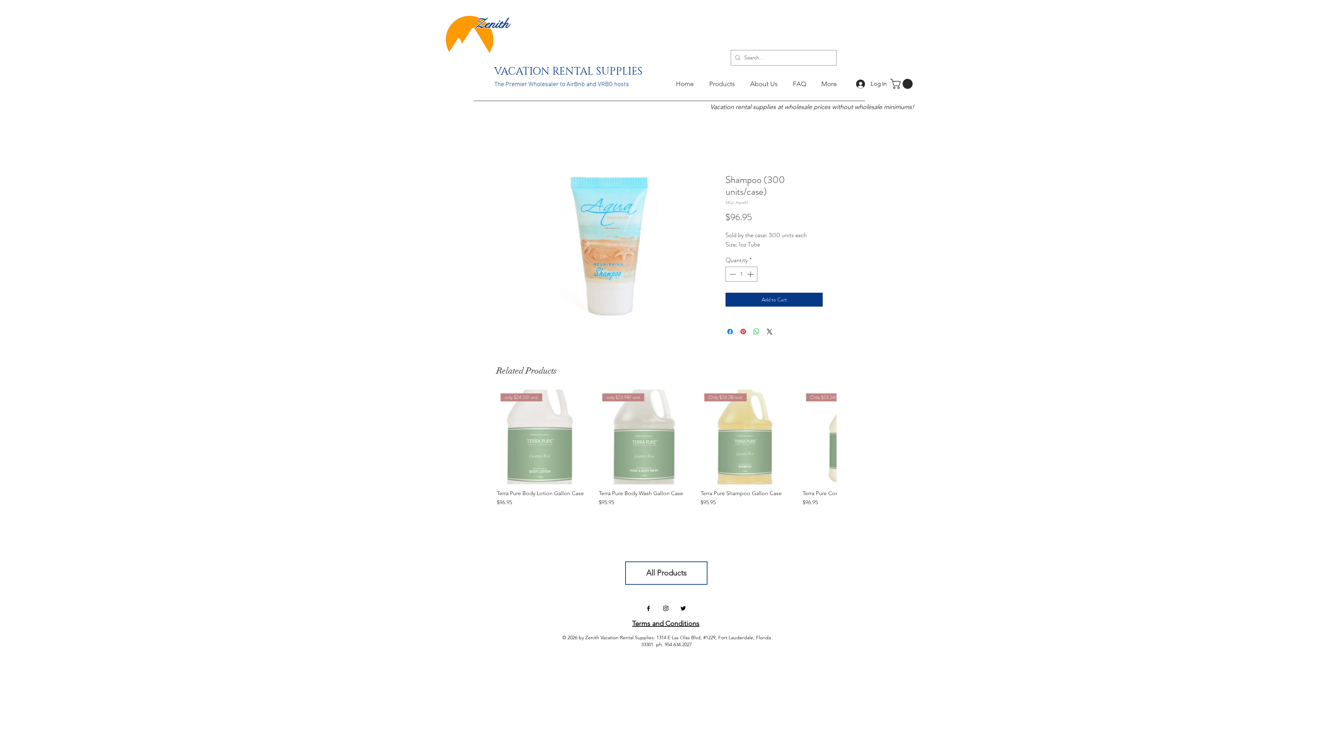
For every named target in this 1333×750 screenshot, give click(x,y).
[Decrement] (732, 274)
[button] (902, 84)
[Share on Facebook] (730, 331)
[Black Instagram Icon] (665, 608)
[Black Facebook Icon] (648, 608)
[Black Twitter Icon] (683, 608)
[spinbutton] (741, 274)
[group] (666, 451)
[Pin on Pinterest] (743, 331)
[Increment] (751, 274)
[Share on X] (769, 331)
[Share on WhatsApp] (756, 331)
